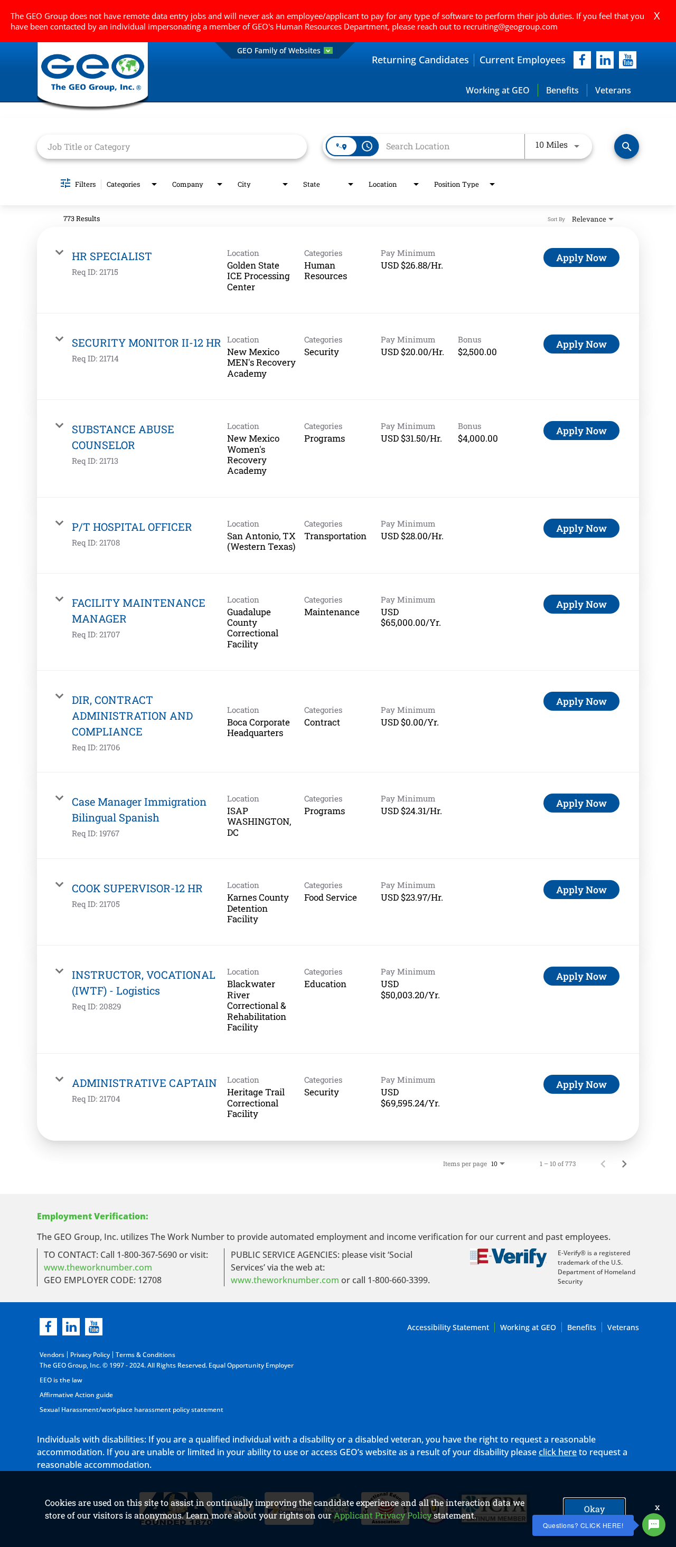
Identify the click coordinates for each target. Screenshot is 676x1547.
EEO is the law (61, 1380)
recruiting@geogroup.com (510, 26)
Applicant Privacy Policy (382, 1515)
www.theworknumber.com (98, 1267)
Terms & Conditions (145, 1354)
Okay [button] (594, 1508)
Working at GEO (498, 90)
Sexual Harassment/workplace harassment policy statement (131, 1409)
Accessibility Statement (448, 1327)
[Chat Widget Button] (653, 1524)
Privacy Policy (90, 1354)
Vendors (52, 1354)
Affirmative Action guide (76, 1394)
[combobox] (172, 146)
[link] (338, 270)
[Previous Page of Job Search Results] (603, 1163)
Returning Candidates (420, 59)
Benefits (562, 90)
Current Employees (523, 59)
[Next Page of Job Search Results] (624, 1163)
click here (558, 1452)
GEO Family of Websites (279, 50)
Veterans (613, 90)
